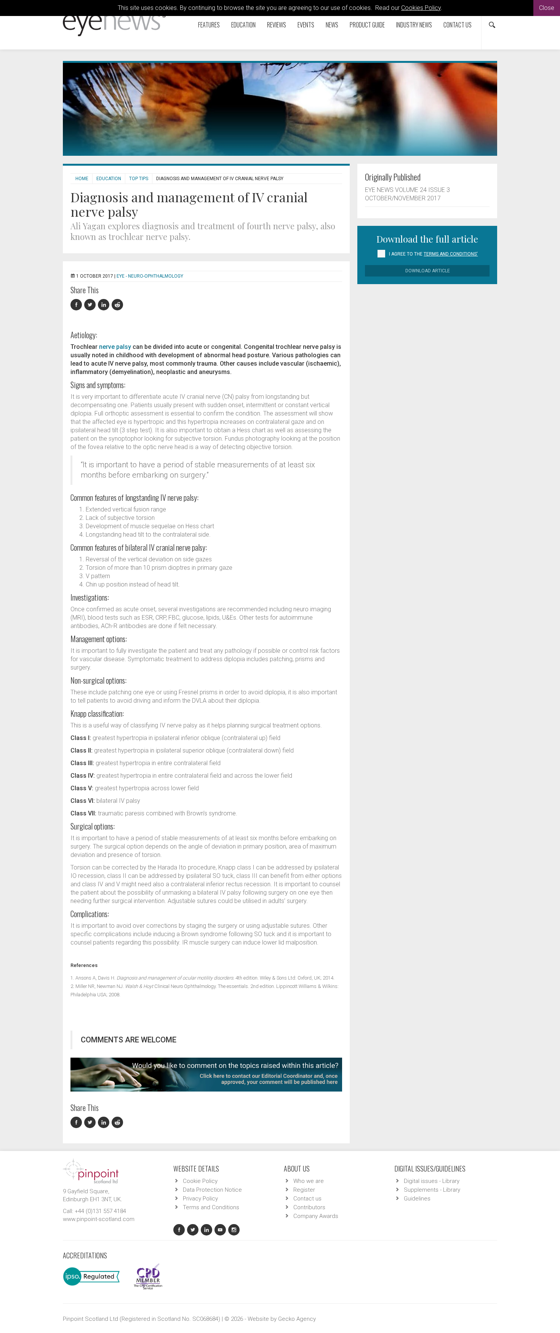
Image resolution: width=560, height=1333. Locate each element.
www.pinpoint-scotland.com (98, 1219)
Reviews (276, 24)
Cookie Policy (200, 1181)
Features (209, 24)
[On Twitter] (91, 304)
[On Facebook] (77, 304)
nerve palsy (115, 346)
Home (81, 178)
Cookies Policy (421, 7)
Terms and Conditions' (451, 254)
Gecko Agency (297, 1318)
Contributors (309, 1207)
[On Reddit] (118, 304)
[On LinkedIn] (105, 304)
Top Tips (138, 178)
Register (304, 1189)
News (332, 24)
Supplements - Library (432, 1189)
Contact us (457, 24)
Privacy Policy (200, 1198)
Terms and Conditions (211, 1207)
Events (306, 24)
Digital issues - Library (431, 1181)
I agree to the (433, 254)
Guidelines (417, 1198)
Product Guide (367, 24)
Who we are (308, 1181)
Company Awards (315, 1216)
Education (243, 24)
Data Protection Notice (212, 1189)
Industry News (414, 24)
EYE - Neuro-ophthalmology (150, 276)
